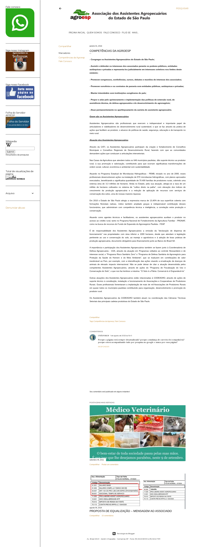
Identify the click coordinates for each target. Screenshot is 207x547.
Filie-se (126, 32)
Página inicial (77, 32)
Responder (103, 347)
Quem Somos (94, 32)
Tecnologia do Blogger (126, 533)
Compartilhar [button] (65, 46)
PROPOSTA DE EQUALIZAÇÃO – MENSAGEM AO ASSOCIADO (131, 511)
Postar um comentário (110, 465)
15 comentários (107, 516)
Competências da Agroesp (72, 57)
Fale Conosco (112, 32)
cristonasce (103, 335)
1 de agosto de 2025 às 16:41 (121, 335)
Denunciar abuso (15, 207)
